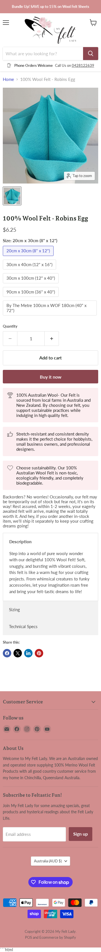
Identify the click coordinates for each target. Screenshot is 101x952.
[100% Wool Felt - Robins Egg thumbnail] (12, 196)
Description (20, 541)
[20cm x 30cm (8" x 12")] (29, 257)
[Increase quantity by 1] (52, 338)
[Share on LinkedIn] (28, 653)
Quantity (10, 326)
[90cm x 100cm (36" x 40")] (31, 298)
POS (28, 937)
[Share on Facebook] (7, 653)
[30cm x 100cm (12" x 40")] (31, 284)
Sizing (14, 609)
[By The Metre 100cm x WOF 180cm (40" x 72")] (50, 316)
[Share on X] (17, 653)
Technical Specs (23, 626)
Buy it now (50, 376)
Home (8, 79)
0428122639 (83, 65)
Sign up (80, 833)
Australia (48, 861)
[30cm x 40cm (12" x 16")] (30, 270)
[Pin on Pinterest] (39, 653)
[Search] (90, 53)
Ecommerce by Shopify (57, 937)
